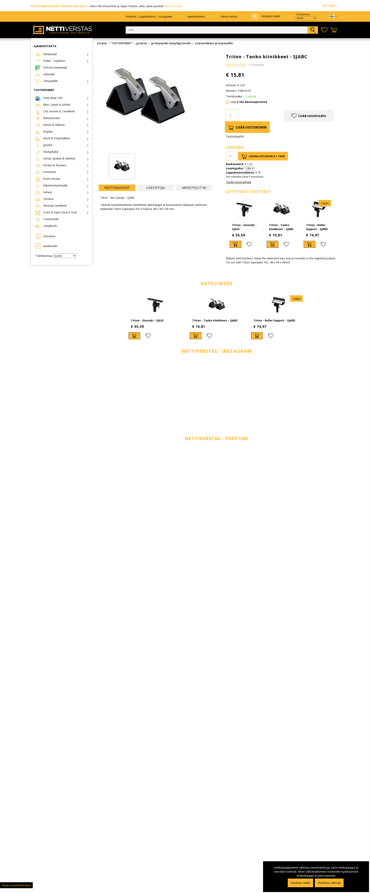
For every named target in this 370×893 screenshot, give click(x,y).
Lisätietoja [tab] (155, 188)
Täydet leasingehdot (238, 182)
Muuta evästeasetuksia (16, 885)
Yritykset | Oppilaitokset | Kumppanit (149, 16)
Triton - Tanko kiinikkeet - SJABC (215, 320)
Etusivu (102, 43)
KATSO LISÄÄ (173, 6)
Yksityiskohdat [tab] (117, 188)
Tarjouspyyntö (235, 136)
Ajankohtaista (196, 16)
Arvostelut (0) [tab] (194, 188)
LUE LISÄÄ (329, 5)
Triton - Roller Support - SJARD (274, 320)
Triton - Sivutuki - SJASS (147, 320)
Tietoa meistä (228, 16)
